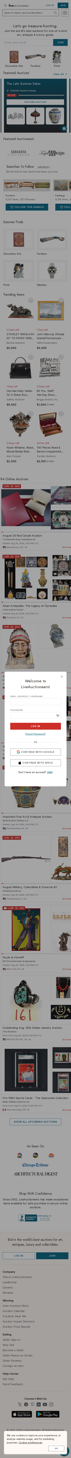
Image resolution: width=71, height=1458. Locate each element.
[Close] (62, 676)
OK (56, 1448)
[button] (57, 715)
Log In (35, 726)
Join (50, 772)
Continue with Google (37, 752)
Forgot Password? (35, 734)
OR (35, 742)
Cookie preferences (30, 1442)
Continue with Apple (37, 762)
